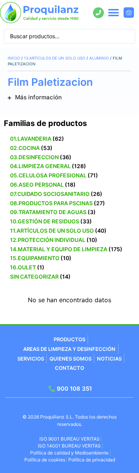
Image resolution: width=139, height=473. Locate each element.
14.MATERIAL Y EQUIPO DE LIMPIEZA (58, 249)
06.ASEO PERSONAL (37, 184)
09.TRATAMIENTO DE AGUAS (48, 212)
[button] (113, 12)
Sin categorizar (34, 276)
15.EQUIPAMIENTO (34, 258)
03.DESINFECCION (34, 157)
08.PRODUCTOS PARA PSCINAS (51, 203)
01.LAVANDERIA (30, 138)
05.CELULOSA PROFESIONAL (48, 175)
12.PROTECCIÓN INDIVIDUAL (47, 239)
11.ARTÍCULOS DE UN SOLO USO (52, 230)
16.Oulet (23, 267)
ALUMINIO (99, 58)
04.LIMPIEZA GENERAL (40, 166)
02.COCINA (25, 148)
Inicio (14, 58)
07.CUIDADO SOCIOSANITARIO (50, 194)
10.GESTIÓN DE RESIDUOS (44, 221)
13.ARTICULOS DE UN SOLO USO (54, 58)
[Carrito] (129, 12)
